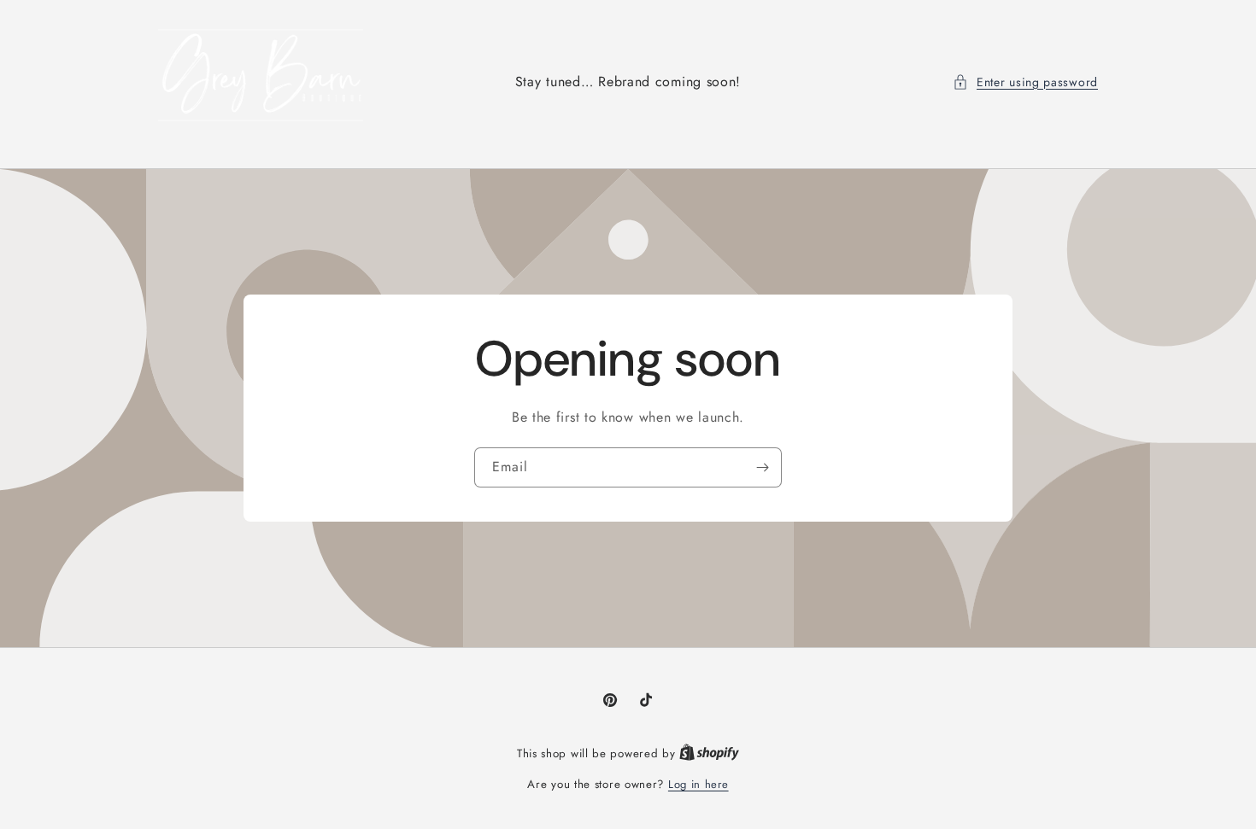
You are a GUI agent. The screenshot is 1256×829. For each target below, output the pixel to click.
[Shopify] (709, 753)
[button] (1025, 82)
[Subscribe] (762, 467)
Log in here (698, 784)
